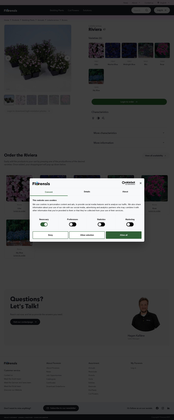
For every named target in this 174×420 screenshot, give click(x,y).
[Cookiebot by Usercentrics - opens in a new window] (124, 183)
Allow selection (87, 235)
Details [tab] (87, 192)
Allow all (124, 235)
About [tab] (125, 192)
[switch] (72, 224)
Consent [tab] (49, 192)
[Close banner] (141, 183)
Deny (50, 235)
